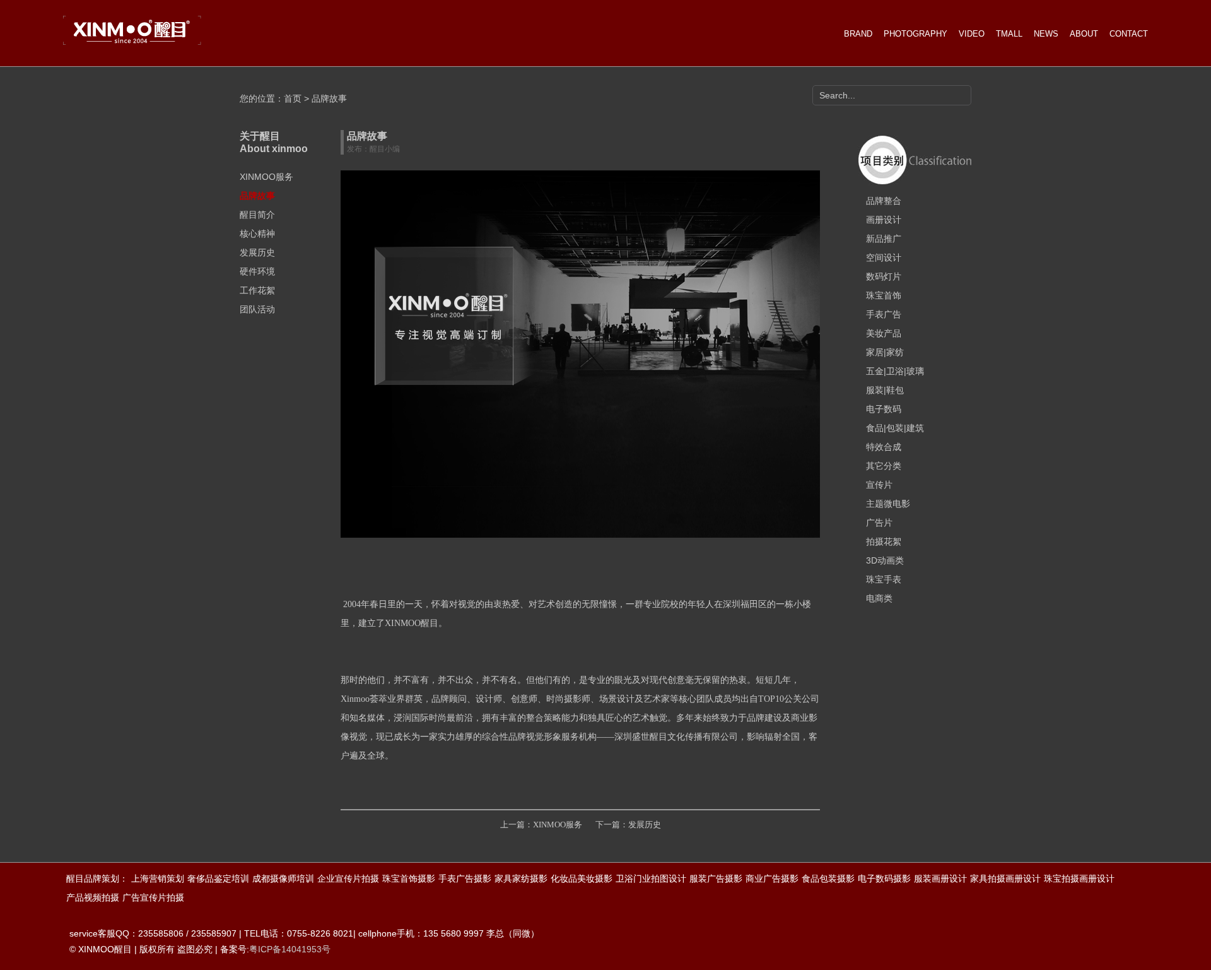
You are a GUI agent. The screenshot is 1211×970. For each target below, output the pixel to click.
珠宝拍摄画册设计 (1079, 878)
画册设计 (883, 220)
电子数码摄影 (884, 878)
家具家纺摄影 (520, 878)
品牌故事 (257, 196)
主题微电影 (888, 504)
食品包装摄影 (828, 878)
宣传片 (879, 485)
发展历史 (257, 252)
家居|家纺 (885, 352)
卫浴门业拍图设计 (651, 878)
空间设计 (883, 257)
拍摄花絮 (883, 541)
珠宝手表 (883, 579)
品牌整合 (883, 201)
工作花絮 (257, 290)
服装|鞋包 (885, 390)
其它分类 (883, 466)
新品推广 (883, 239)
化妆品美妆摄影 (581, 878)
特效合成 (883, 447)
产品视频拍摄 (92, 897)
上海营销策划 (157, 878)
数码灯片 (883, 276)
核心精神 (257, 233)
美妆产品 (883, 333)
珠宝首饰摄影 (408, 878)
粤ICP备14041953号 (290, 949)
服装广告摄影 (715, 878)
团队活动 (257, 309)
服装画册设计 (940, 878)
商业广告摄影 (772, 878)
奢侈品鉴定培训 (218, 878)
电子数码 (883, 409)
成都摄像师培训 (283, 878)
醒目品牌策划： (97, 878)
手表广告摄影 (464, 878)
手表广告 (883, 314)
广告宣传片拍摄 (153, 897)
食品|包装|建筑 (895, 428)
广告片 (879, 523)
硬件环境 (257, 271)
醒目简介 (257, 215)
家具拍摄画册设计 (1005, 878)
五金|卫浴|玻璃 (895, 371)
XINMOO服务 (266, 177)
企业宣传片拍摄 (348, 878)
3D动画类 (885, 560)
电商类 (879, 598)
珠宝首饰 (883, 295)
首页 (292, 98)
